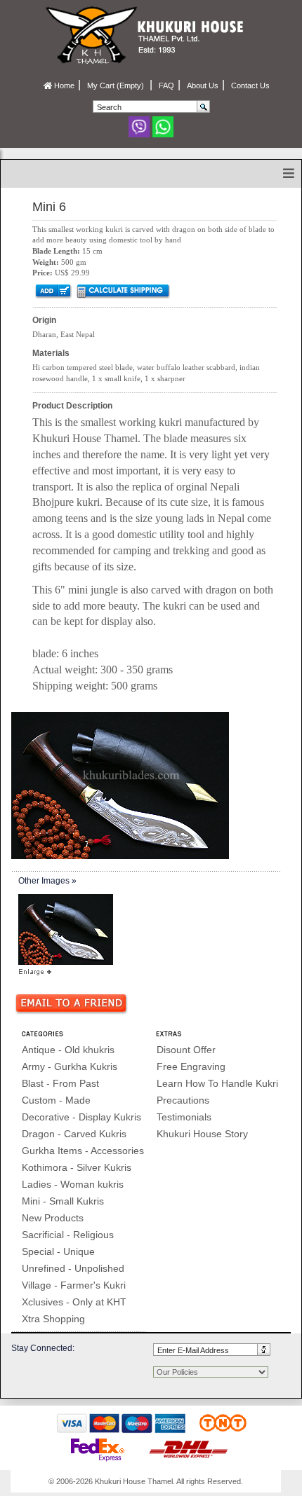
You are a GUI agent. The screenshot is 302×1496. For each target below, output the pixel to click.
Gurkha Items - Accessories (83, 1150)
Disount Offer (186, 1049)
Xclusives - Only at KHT (74, 1302)
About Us (202, 85)
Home (63, 85)
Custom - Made (56, 1100)
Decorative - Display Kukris (81, 1117)
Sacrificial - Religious (68, 1234)
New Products (53, 1217)
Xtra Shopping (53, 1318)
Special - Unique (58, 1251)
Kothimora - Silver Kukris (76, 1167)
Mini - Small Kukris (63, 1201)
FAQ (166, 85)
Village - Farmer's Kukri (74, 1285)
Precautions (183, 1100)
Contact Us (250, 85)
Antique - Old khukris (68, 1049)
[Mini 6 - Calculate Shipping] (122, 291)
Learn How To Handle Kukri (217, 1083)
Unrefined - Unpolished (73, 1268)
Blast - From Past (60, 1083)
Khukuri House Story (202, 1133)
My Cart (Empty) (116, 85)
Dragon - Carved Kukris (74, 1133)
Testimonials (184, 1117)
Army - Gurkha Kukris (69, 1066)
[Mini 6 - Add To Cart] (52, 291)
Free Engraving (191, 1066)
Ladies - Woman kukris (73, 1184)
